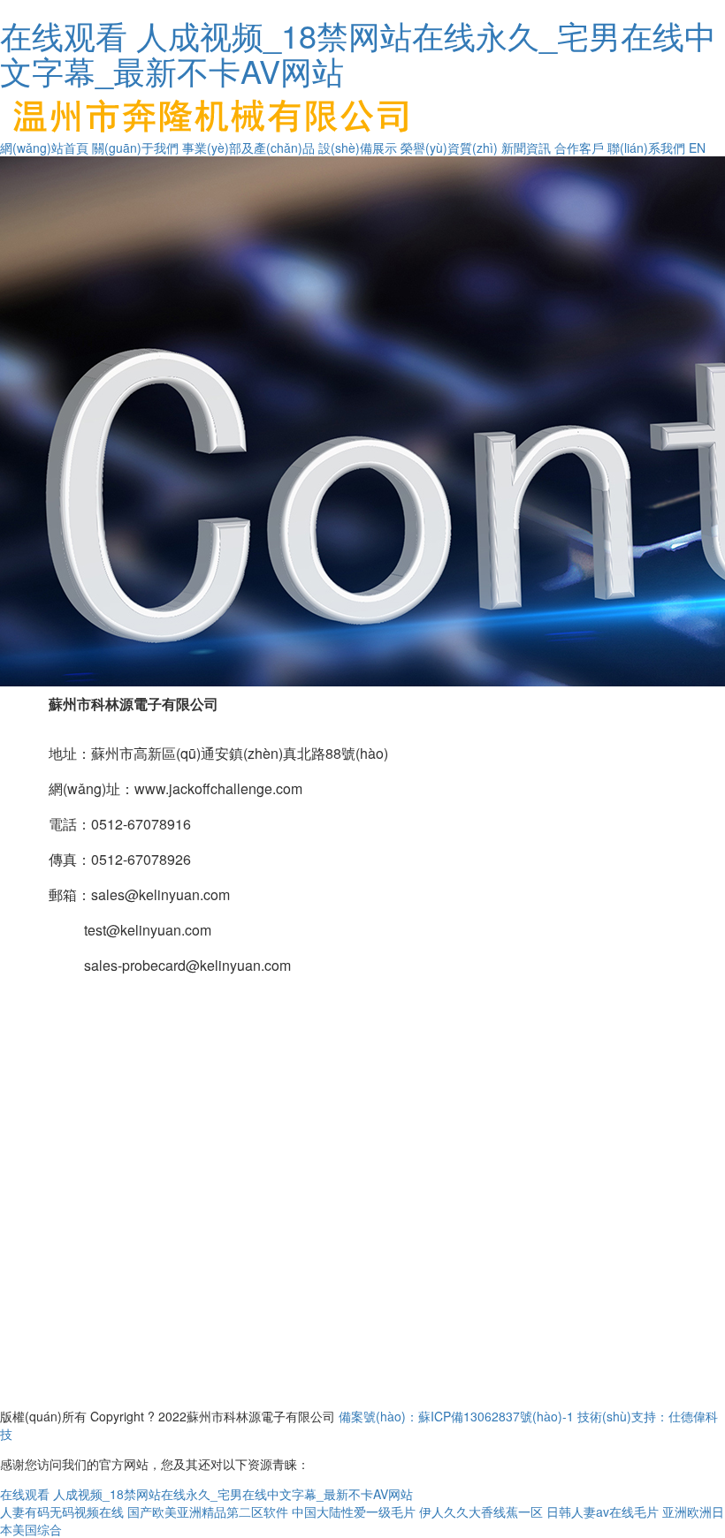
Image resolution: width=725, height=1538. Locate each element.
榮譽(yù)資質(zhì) (449, 147)
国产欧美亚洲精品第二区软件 (207, 1511)
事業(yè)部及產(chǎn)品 (248, 147)
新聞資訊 (526, 147)
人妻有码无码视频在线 (62, 1511)
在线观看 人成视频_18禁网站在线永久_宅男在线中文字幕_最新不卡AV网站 (358, 52)
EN (697, 147)
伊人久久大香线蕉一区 (481, 1511)
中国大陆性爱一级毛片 (354, 1511)
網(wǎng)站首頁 (44, 147)
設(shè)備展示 (357, 147)
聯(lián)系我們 (646, 147)
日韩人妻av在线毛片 (602, 1511)
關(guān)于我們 (135, 147)
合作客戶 (579, 147)
